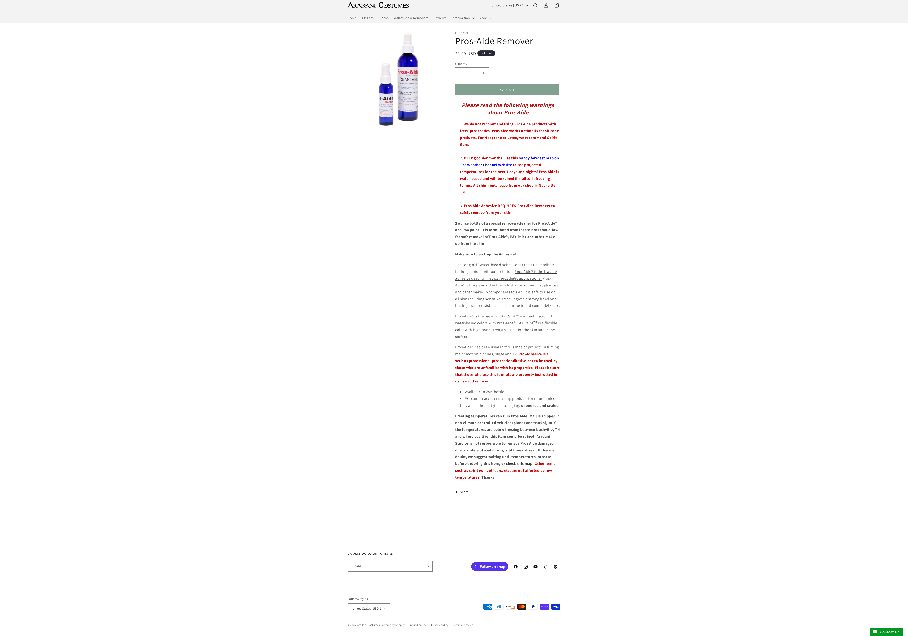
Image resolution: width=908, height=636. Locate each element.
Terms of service (463, 625)
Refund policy (418, 625)
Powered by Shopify (393, 625)
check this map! (520, 463)
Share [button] (464, 492)
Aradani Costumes (368, 625)
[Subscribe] (427, 566)
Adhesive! (507, 254)
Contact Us (888, 632)
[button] (462, 18)
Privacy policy (440, 625)
